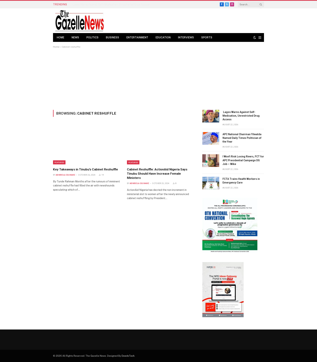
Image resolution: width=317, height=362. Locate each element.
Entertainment (137, 37)
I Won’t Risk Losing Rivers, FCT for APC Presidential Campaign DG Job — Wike (243, 160)
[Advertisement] (158, 79)
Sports (206, 37)
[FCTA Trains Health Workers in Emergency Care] (210, 183)
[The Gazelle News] (79, 20)
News (75, 37)
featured (59, 162)
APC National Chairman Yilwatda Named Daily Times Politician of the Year (113, 4)
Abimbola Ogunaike (65, 175)
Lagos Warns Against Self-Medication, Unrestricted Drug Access (241, 116)
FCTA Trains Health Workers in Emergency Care (241, 180)
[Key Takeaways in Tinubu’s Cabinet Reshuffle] (86, 144)
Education (163, 37)
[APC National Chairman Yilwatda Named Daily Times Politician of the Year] (210, 138)
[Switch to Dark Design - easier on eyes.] (254, 37)
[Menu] (259, 37)
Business (112, 37)
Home (60, 37)
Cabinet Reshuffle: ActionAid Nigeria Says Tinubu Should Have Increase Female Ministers (157, 174)
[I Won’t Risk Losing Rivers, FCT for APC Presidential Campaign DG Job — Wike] (210, 160)
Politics (92, 37)
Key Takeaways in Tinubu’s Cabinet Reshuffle (86, 169)
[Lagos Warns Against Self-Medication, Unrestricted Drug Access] (210, 116)
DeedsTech (128, 355)
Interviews (186, 37)
